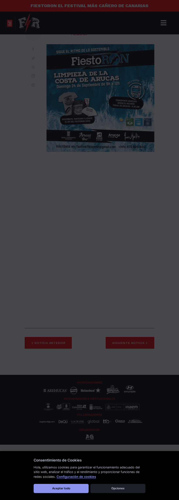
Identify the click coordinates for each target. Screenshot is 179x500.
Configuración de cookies (76, 476)
